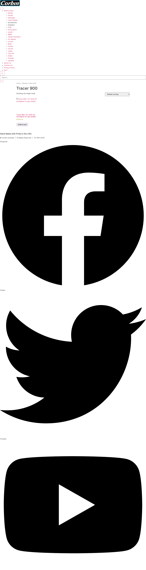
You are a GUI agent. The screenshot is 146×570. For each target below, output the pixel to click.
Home (18, 83)
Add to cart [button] (22, 125)
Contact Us (8, 65)
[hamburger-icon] (1, 8)
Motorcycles (8, 11)
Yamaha (24, 83)
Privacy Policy (9, 68)
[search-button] (1, 81)
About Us (7, 63)
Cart (5, 70)
